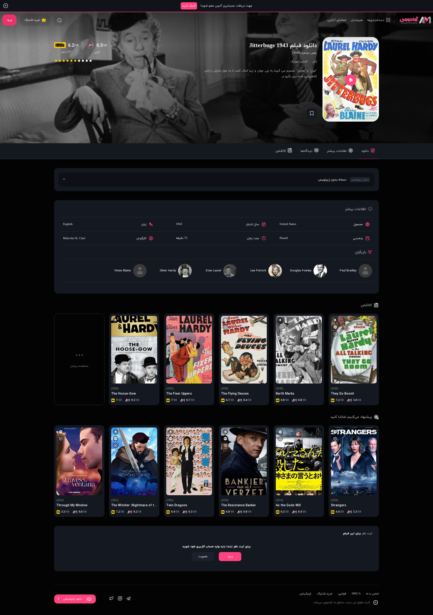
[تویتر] (111, 598)
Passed (284, 238)
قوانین (342, 594)
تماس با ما (372, 594)
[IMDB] (61, 45)
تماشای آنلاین (336, 20)
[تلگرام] (128, 599)
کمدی (304, 62)
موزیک (294, 62)
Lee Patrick (258, 271)
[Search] (59, 20)
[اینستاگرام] (120, 599)
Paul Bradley (348, 271)
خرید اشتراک (32, 20)
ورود (9, 20)
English (68, 224)
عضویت (203, 557)
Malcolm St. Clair (74, 238)
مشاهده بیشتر (79, 366)
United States (288, 224)
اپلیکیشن (305, 594)
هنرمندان (357, 20)
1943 (179, 224)
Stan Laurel (213, 271)
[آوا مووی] (414, 20)
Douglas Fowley (300, 271)
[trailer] (350, 80)
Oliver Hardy (168, 271)
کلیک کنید (189, 6)
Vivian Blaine (122, 271)
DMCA (356, 594)
